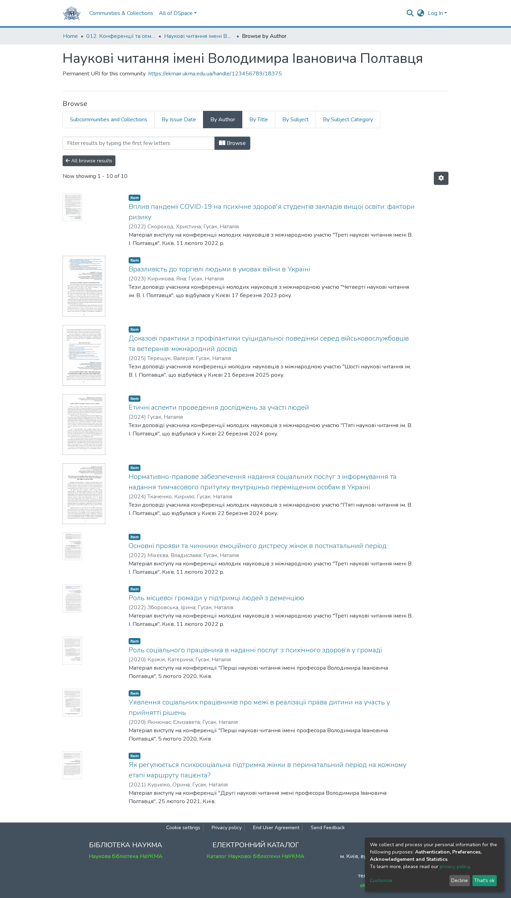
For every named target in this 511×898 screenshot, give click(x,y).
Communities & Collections (121, 13)
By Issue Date (179, 119)
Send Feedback (328, 827)
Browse (235, 143)
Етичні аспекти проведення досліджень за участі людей (219, 407)
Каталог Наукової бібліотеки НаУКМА (255, 856)
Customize (381, 880)
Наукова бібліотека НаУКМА (126, 856)
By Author (222, 119)
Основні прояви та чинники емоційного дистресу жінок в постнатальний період (258, 545)
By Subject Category (348, 119)
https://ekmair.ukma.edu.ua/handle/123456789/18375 (215, 73)
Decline (459, 880)
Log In (435, 13)
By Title (258, 119)
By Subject (295, 119)
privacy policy (454, 866)
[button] (421, 13)
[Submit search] (410, 13)
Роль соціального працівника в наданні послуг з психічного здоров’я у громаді (255, 650)
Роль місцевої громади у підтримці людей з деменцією (216, 598)
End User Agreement (276, 827)
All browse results (91, 160)
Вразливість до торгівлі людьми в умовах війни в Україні (219, 269)
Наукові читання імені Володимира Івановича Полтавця (199, 36)
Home (70, 36)
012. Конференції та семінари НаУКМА (121, 36)
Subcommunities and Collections (108, 119)
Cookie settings (183, 827)
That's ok (484, 880)
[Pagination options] (441, 178)
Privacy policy (227, 827)
